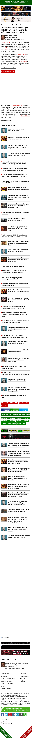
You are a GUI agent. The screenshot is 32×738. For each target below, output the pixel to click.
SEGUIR (3, 686)
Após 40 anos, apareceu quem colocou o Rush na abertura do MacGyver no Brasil (18, 461)
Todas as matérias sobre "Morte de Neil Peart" (14, 396)
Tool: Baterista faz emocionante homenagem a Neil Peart (12, 278)
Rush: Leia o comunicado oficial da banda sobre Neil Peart (15, 182)
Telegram (4, 420)
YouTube (3, 423)
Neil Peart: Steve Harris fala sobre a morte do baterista (18, 351)
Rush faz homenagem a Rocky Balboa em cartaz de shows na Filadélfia (17, 478)
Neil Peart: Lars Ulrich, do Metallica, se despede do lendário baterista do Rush (14, 236)
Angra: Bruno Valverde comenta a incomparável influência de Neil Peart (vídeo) (18, 259)
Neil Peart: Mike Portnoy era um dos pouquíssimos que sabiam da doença (18, 299)
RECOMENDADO (24, 676)
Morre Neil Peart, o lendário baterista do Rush (16, 130)
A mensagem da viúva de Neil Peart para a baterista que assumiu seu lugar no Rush (17, 502)
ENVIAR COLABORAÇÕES (8, 678)
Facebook (12, 420)
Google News (12, 423)
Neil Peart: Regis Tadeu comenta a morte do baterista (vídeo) (15, 284)
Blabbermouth (13, 37)
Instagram (19, 420)
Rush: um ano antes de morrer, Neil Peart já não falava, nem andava (18, 328)
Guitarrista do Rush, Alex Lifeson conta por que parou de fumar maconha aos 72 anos (18, 494)
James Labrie (22, 54)
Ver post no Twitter (6, 120)
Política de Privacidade (16, 704)
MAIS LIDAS (23, 678)
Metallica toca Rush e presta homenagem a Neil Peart (17, 219)
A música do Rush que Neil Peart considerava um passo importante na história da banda (19, 453)
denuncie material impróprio (9, 703)
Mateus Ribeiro (12, 35)
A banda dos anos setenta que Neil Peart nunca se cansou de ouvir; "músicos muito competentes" (17, 520)
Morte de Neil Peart (6, 25)
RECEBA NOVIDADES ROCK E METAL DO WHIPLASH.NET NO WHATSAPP (16, 2)
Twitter (26, 420)
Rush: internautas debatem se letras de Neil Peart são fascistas (18, 290)
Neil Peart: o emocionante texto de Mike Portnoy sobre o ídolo (19, 154)
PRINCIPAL (23, 673)
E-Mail (19, 423)
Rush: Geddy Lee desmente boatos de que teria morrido (17, 380)
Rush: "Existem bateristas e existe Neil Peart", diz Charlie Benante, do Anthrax (14, 175)
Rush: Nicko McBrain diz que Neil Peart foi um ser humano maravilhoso (18, 359)
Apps (24, 423)
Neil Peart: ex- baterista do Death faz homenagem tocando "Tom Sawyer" (13, 307)
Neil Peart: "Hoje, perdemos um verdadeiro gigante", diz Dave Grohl (18, 228)
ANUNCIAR (4, 676)
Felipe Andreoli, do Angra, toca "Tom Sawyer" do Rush (14, 367)
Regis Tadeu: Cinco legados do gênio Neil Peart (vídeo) (18, 250)
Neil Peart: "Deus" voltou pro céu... (13, 266)
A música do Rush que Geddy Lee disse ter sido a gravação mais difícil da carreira (18, 486)
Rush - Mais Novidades (7, 71)
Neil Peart (4, 48)
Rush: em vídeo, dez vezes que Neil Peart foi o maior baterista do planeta (18, 197)
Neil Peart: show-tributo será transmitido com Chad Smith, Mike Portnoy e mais (19, 389)
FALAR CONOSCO (6, 688)
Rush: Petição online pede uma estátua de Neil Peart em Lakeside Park (15, 321)
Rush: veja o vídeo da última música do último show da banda (18, 188)
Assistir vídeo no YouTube (8, 68)
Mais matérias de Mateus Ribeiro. (15, 668)
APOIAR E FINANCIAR (7, 683)
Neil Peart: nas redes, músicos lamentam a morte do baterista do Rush (18, 147)
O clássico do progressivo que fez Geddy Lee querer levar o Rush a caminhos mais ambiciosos (19, 445)
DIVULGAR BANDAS (6, 681)
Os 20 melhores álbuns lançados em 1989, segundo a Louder (18, 510)
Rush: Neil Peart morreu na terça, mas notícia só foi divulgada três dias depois (15, 163)
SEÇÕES (22, 681)
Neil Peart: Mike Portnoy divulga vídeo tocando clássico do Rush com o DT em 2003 (15, 314)
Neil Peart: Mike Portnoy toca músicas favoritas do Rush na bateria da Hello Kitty (15, 373)
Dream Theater (20, 25)
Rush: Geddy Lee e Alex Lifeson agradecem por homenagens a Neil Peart (15, 336)
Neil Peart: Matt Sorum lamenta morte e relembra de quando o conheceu (14, 169)
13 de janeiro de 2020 (18, 39)
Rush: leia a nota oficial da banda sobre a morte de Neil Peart (18, 138)
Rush (13, 25)
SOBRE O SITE (5, 673)
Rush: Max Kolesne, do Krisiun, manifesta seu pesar (15, 213)
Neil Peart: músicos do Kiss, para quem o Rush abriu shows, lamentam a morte (18, 205)
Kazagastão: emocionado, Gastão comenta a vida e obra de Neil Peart (18, 243)
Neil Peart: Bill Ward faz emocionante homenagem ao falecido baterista (14, 271)
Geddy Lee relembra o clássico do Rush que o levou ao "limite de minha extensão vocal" (19, 469)
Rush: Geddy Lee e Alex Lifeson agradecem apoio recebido (18, 342)
